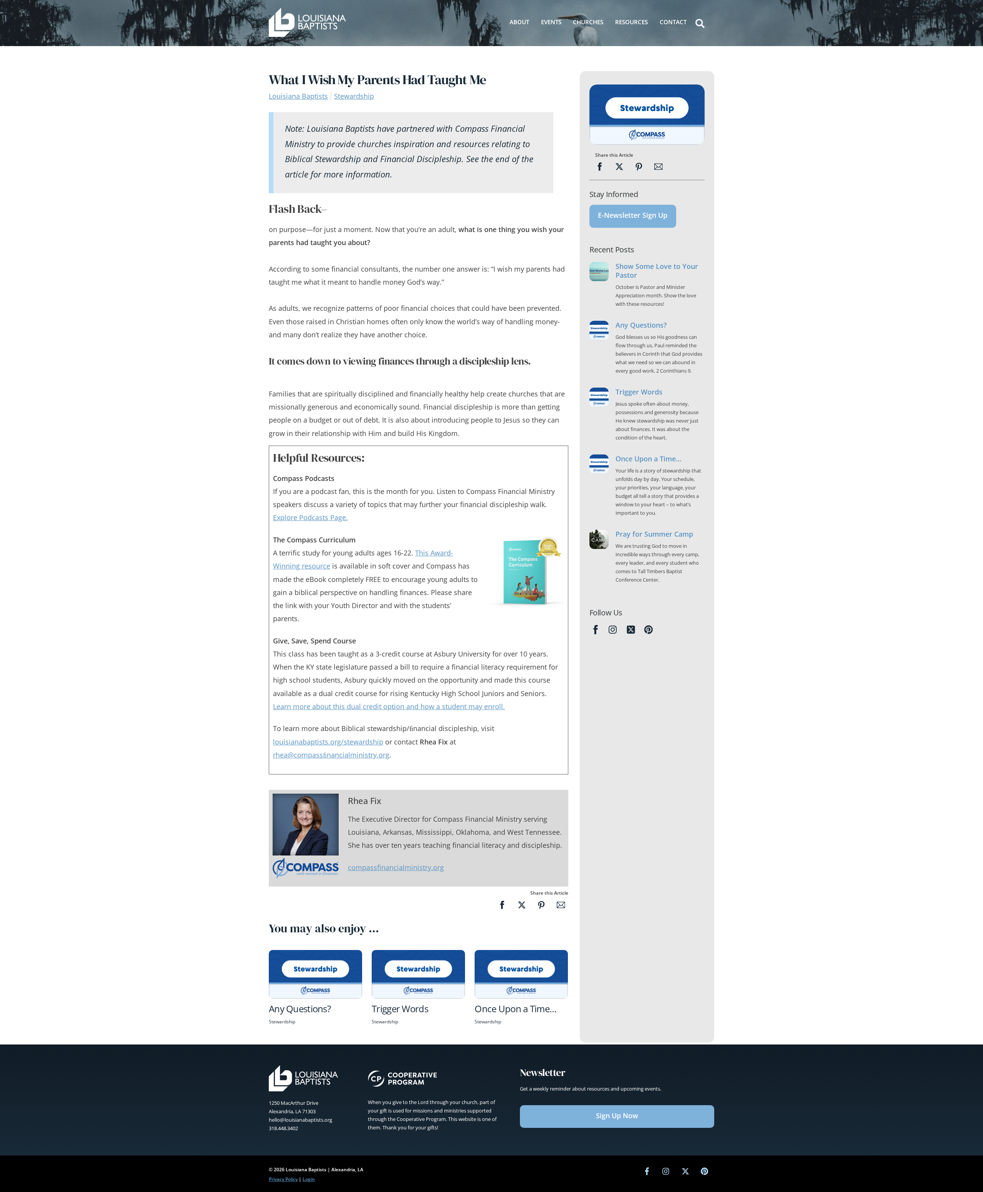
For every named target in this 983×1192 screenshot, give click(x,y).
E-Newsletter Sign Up (632, 215)
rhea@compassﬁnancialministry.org (331, 754)
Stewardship (354, 96)
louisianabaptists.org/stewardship (328, 741)
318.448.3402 (283, 1128)
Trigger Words (400, 1008)
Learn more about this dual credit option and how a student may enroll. (389, 706)
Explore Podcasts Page (310, 517)
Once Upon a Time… (515, 1008)
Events (551, 22)
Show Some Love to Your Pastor (657, 271)
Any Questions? (300, 1008)
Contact (673, 22)
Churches (588, 22)
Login (309, 1179)
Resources (631, 22)
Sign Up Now (617, 1115)
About (519, 22)
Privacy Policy (283, 1179)
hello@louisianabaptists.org (300, 1119)
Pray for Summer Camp (654, 534)
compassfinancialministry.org (396, 867)
